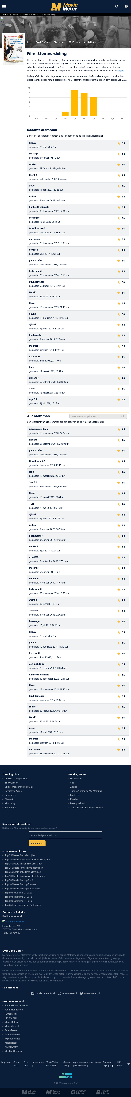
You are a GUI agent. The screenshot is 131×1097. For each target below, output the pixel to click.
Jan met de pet (37, 664)
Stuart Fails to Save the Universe (86, 807)
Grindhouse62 (37, 228)
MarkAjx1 (34, 153)
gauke (32, 314)
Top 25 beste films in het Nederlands (23, 905)
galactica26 (35, 260)
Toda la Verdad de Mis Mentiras (86, 791)
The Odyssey (11, 782)
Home (5, 14)
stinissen (34, 578)
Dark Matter (76, 778)
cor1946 (33, 249)
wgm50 (33, 399)
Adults (73, 787)
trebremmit (35, 271)
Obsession (10, 799)
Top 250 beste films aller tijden (20, 855)
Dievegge (34, 217)
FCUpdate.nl (11, 1014)
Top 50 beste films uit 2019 (18, 901)
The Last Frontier (30, 14)
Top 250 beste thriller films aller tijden (23, 863)
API (128, 1064)
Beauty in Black (78, 803)
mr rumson (35, 239)
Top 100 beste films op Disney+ (20, 884)
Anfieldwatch (11, 1047)
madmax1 (34, 346)
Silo (72, 782)
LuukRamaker (36, 282)
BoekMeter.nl (11, 1030)
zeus (32, 185)
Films (15, 14)
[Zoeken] (117, 6)
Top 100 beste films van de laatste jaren (25, 876)
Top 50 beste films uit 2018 (18, 897)
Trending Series (77, 774)
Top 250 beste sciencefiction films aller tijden (27, 859)
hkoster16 (34, 356)
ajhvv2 (32, 324)
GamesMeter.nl (12, 1034)
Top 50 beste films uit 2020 (18, 892)
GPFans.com (11, 1018)
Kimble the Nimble (39, 207)
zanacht (33, 610)
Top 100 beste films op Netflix (20, 880)
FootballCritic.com (14, 1009)
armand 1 (34, 378)
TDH (31, 504)
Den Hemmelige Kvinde (16, 778)
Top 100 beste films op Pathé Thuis (22, 888)
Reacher (74, 799)
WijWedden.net (12, 1038)
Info (29, 42)
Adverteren (38, 1062)
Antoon (33, 196)
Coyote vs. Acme (13, 791)
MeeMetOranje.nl (13, 1051)
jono (31, 367)
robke (32, 164)
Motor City (10, 803)
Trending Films (10, 774)
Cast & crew (42, 42)
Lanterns (74, 795)
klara (32, 303)
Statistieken (90, 42)
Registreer (6, 1062)
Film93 (32, 143)
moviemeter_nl (92, 993)
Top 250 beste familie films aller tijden (24, 868)
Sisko (32, 388)
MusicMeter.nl (12, 1026)
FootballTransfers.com (16, 1005)
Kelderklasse (11, 1043)
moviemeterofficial (45, 993)
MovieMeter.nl (12, 1022)
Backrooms (10, 795)
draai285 (34, 557)
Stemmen (59, 42)
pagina (120, 70)
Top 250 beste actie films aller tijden (23, 872)
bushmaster (35, 335)
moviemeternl (69, 993)
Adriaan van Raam (39, 429)
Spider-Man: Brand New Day (19, 787)
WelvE (32, 292)
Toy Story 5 (10, 807)
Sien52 (33, 175)
